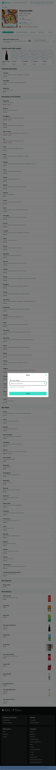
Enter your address (15, 380)
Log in (11, 387)
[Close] (46, 375)
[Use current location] (44, 383)
